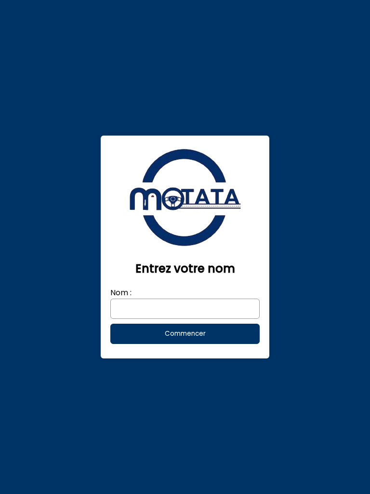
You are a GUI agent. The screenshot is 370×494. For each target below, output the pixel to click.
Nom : (121, 292)
